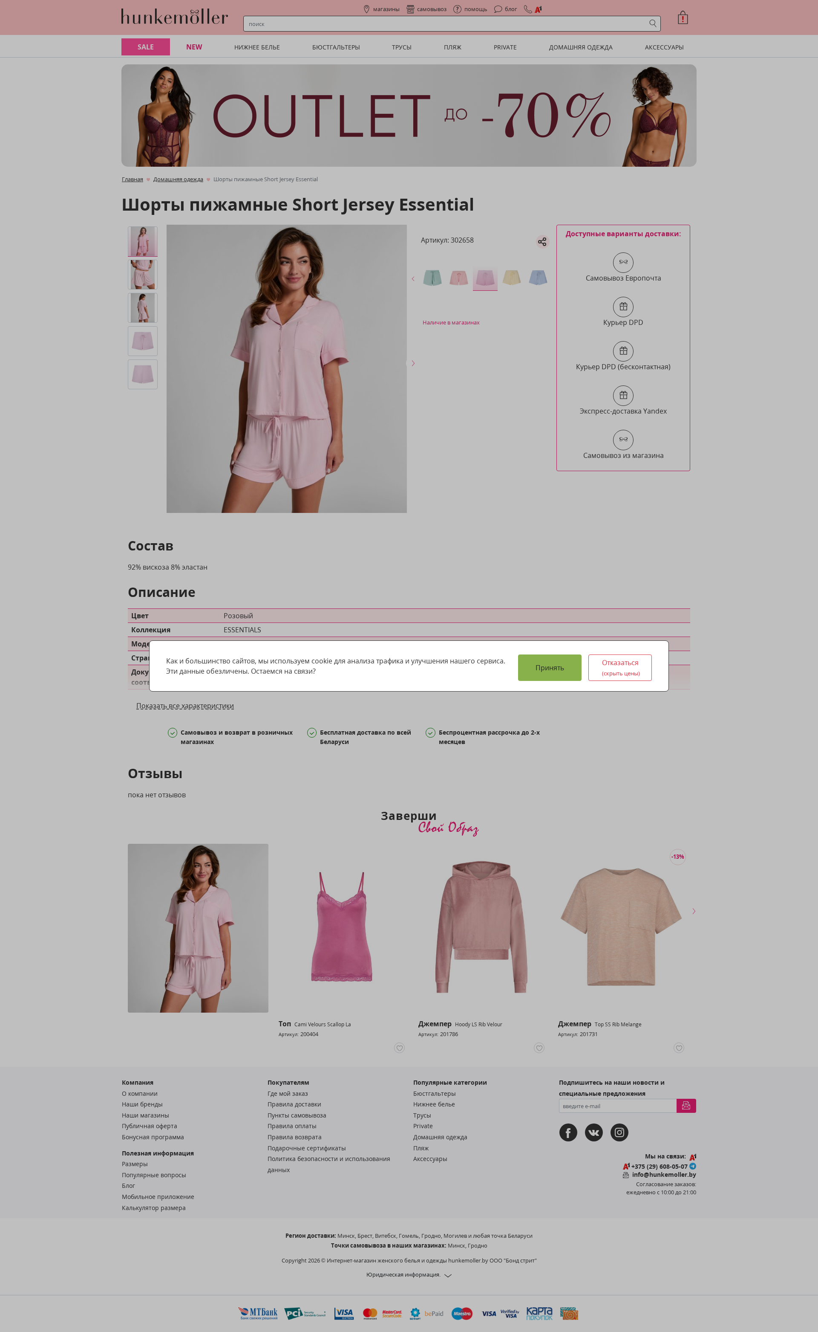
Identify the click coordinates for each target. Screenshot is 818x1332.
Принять (550, 667)
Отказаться (621, 667)
